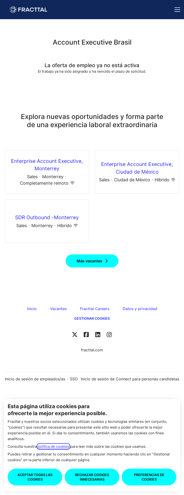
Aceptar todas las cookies (34, 477)
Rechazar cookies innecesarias (92, 477)
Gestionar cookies (92, 318)
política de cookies (53, 446)
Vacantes (58, 308)
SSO (74, 379)
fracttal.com (92, 350)
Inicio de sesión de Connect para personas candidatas (130, 379)
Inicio (32, 308)
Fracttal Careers (94, 308)
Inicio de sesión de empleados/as (35, 379)
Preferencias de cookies (149, 477)
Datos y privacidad (140, 308)
